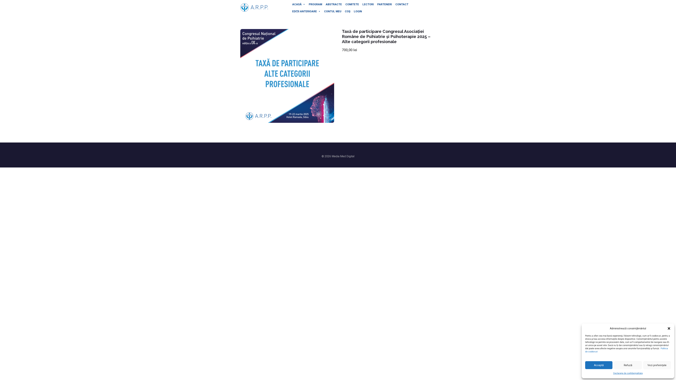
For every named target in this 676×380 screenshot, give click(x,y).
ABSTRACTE (334, 4)
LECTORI (368, 4)
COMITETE (352, 4)
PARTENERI (384, 4)
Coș (347, 11)
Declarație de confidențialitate (628, 373)
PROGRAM (315, 4)
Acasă (297, 4)
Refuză (628, 365)
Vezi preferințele (656, 365)
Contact (401, 4)
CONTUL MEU (332, 11)
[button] (669, 328)
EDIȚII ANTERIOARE (304, 11)
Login (358, 11)
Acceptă (599, 365)
